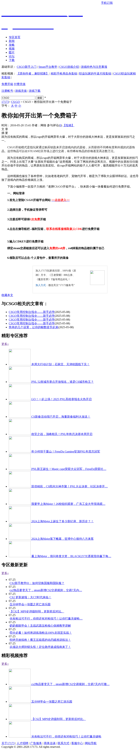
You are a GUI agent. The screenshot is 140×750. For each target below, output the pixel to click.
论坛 (12, 56)
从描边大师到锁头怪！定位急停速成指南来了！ (40, 646)
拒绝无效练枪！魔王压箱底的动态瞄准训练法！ (40, 639)
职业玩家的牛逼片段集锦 (95, 73)
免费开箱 (7, 84)
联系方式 (63, 743)
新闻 (12, 41)
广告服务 (36, 743)
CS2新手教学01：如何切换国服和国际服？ (37, 583)
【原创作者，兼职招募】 (33, 73)
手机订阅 (107, 2)
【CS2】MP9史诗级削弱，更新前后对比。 (37, 611)
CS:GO (15, 101)
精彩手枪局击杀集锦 (64, 73)
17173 (5, 101)
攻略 (12, 44)
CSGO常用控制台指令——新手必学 (32, 311)
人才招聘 (22, 743)
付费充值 (20, 84)
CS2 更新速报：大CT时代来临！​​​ (30, 597)
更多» (5, 343)
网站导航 (91, 743)
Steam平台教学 (47, 66)
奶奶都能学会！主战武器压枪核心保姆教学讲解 (40, 625)
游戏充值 (21, 90)
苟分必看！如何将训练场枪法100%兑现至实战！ (41, 632)
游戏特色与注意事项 (94, 66)
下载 (12, 60)
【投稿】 (68, 125)
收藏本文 (7, 295)
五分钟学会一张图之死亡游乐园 (30, 604)
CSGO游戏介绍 (69, 66)
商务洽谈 (50, 743)
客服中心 (77, 743)
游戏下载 (34, 90)
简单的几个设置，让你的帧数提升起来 (33, 327)
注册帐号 (7, 90)
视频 (12, 48)
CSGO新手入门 (26, 66)
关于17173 (8, 743)
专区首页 (14, 37)
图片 (12, 52)
